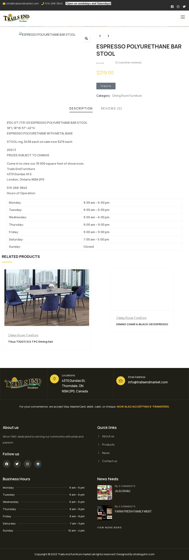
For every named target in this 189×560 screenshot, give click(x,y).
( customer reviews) (128, 62)
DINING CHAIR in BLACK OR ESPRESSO (142, 324)
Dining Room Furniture (127, 96)
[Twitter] (17, 464)
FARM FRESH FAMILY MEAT (133, 511)
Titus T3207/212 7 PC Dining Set (30, 342)
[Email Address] (120, 380)
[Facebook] (7, 464)
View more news (109, 527)
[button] (86, 38)
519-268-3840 (54, 3)
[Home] (23, 384)
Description (81, 108)
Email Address (136, 377)
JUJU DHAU (122, 491)
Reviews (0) (111, 108)
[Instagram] (27, 464)
